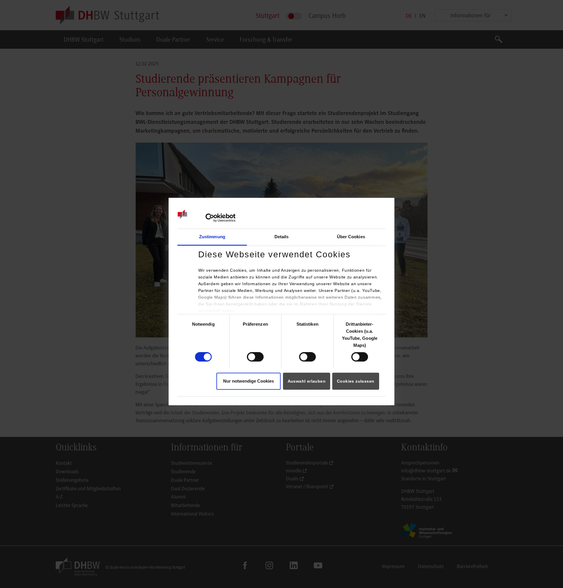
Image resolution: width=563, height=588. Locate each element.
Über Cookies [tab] (351, 236)
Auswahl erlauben (306, 381)
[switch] (255, 357)
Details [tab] (281, 236)
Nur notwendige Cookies (248, 381)
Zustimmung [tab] (212, 236)
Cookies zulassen (355, 381)
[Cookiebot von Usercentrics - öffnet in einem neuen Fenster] (209, 217)
